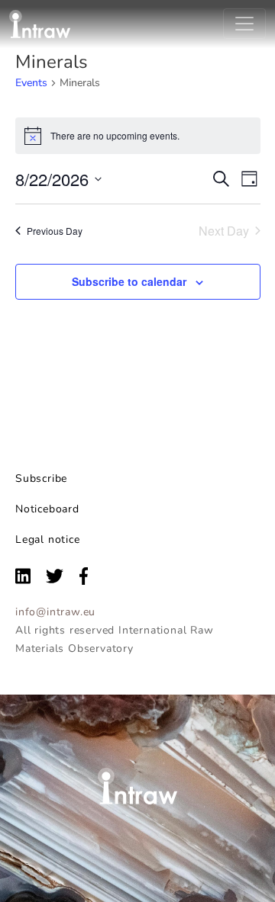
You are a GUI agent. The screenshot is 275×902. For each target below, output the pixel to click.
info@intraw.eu (55, 612)
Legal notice (47, 539)
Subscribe (41, 478)
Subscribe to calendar (129, 281)
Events (31, 82)
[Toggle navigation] (244, 23)
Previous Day (54, 230)
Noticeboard (47, 509)
